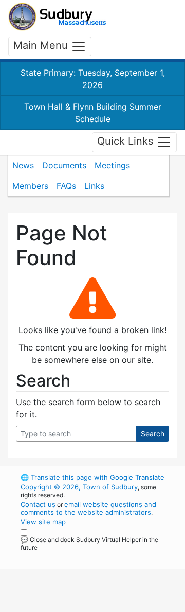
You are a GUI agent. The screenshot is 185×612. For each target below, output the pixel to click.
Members (30, 186)
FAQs (66, 186)
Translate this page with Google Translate (92, 477)
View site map (43, 522)
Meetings (112, 165)
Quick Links (126, 141)
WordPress (66, 557)
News (23, 165)
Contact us (38, 504)
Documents (64, 165)
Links (94, 186)
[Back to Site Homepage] (57, 16)
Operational (83, 606)
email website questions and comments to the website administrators (88, 508)
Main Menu (42, 45)
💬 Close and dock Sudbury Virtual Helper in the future (89, 543)
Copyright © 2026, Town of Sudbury (79, 487)
